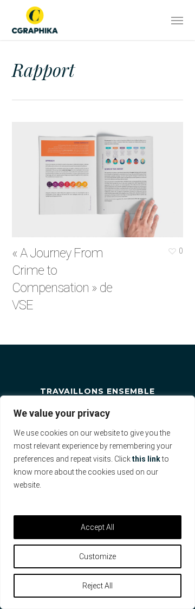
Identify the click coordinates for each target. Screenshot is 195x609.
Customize (97, 556)
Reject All (97, 585)
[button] (177, 20)
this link (146, 459)
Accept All (97, 527)
